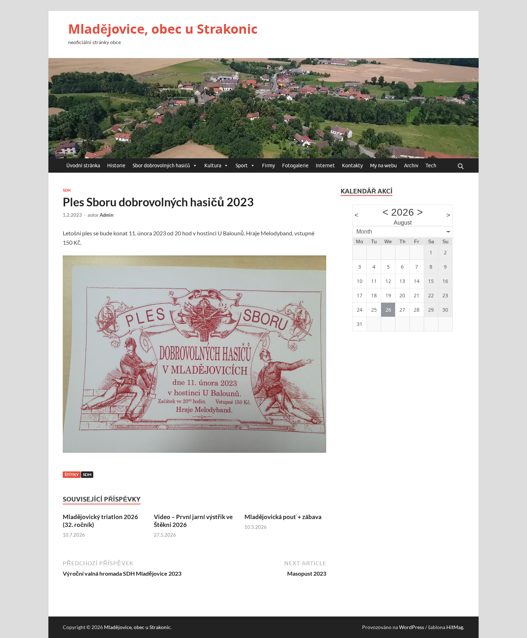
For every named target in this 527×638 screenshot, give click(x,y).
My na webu (383, 165)
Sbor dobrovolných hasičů (161, 165)
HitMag (454, 627)
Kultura (212, 165)
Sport (242, 165)
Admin (106, 215)
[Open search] (460, 166)
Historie (116, 165)
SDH (67, 190)
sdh (87, 474)
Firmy (268, 165)
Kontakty (352, 165)
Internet (325, 165)
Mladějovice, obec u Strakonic (163, 29)
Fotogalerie (295, 165)
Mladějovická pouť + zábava (283, 517)
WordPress (411, 627)
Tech (431, 165)
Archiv (411, 165)
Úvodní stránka (83, 165)
